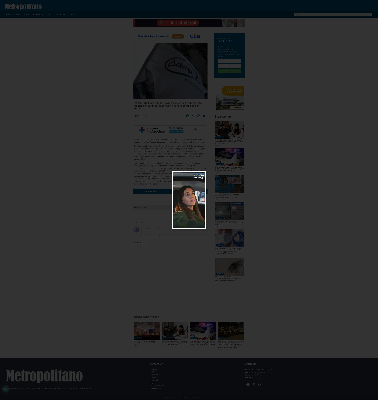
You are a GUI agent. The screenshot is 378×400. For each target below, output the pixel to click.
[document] (189, 200)
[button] (202, 174)
